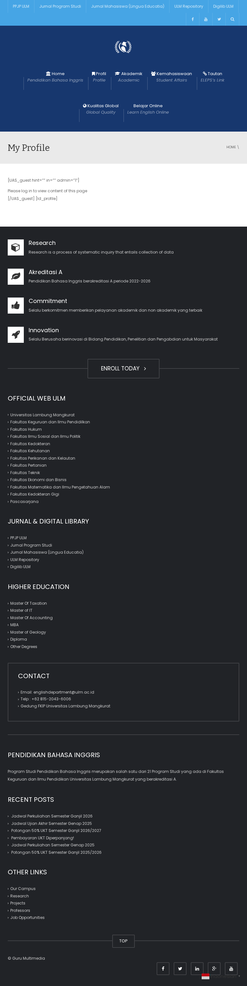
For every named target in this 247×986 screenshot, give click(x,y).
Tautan (212, 77)
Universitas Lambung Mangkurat (42, 415)
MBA (14, 624)
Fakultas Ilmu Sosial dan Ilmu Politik (45, 436)
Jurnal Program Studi (60, 6)
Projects (17, 903)
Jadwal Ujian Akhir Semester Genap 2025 (51, 823)
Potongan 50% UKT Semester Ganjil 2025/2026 (56, 852)
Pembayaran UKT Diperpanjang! (42, 838)
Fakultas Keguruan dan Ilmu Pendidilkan (50, 422)
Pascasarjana (24, 501)
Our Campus (23, 888)
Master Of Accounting (31, 617)
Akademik (130, 77)
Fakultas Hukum (26, 429)
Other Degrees (23, 646)
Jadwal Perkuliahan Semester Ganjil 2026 (52, 816)
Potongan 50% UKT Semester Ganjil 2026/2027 (56, 830)
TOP (123, 941)
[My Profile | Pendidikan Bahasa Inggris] (123, 46)
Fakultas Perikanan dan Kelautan (42, 458)
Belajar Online (148, 109)
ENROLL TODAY (122, 368)
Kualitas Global (102, 109)
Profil (99, 77)
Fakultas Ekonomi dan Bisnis (38, 479)
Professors (20, 910)
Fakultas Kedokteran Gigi (34, 494)
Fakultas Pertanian (28, 465)
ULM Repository (188, 6)
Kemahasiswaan (174, 77)
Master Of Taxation (28, 603)
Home (55, 77)
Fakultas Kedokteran (30, 443)
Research (19, 896)
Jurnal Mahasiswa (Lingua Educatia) (127, 6)
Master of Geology (28, 632)
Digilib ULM (223, 6)
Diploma (18, 639)
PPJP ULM (21, 6)
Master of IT (21, 610)
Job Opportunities (27, 917)
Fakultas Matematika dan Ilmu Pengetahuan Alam (60, 487)
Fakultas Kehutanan (30, 451)
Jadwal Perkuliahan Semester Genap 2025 (53, 845)
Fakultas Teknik (25, 472)
